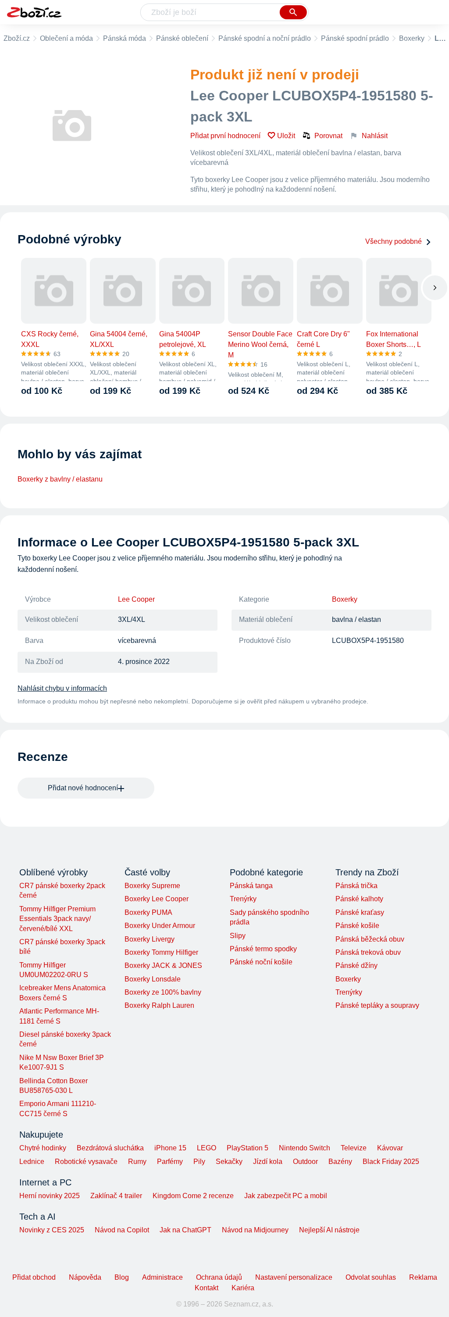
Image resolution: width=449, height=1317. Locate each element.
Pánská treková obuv (368, 952)
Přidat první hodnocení (225, 135)
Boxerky (411, 38)
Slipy (238, 935)
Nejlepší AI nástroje (329, 1230)
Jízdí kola (267, 1161)
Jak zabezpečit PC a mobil (285, 1195)
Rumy (137, 1161)
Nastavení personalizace (293, 1277)
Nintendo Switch (304, 1148)
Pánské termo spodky (263, 949)
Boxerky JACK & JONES (163, 965)
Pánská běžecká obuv (369, 939)
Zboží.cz (17, 38)
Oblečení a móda (66, 38)
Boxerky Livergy (150, 939)
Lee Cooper (136, 599)
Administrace (162, 1277)
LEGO (206, 1148)
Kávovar (390, 1148)
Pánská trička (356, 885)
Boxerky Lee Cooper (157, 899)
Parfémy (170, 1161)
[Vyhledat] (293, 12)
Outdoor (305, 1161)
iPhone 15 (170, 1148)
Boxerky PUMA (148, 912)
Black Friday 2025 (391, 1161)
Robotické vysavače (86, 1161)
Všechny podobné (393, 241)
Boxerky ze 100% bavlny (163, 992)
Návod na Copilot (122, 1230)
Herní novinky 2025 (49, 1195)
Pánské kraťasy (359, 912)
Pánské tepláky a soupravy (377, 1005)
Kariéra (243, 1288)
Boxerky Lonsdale (153, 979)
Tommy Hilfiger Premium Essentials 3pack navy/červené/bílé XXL (57, 918)
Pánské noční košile (261, 962)
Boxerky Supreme (152, 885)
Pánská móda (124, 38)
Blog (121, 1277)
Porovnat (328, 135)
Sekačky (229, 1161)
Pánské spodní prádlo (355, 38)
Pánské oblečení (182, 38)
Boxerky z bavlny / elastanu (60, 479)
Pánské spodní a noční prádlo (264, 38)
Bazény (340, 1161)
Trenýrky (243, 899)
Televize (354, 1148)
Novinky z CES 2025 (51, 1230)
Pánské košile (357, 925)
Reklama (423, 1277)
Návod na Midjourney (255, 1230)
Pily (199, 1161)
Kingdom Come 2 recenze (193, 1195)
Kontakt (206, 1288)
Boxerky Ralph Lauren (159, 1005)
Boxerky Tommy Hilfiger (161, 952)
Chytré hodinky (42, 1148)
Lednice (31, 1161)
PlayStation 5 (247, 1148)
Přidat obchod (34, 1277)
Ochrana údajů (219, 1277)
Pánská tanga (251, 885)
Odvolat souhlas (371, 1277)
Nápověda (85, 1277)
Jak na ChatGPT (185, 1230)
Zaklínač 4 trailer (116, 1195)
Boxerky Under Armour (160, 925)
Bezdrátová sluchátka (110, 1148)
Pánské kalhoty (359, 899)
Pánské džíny (356, 965)
